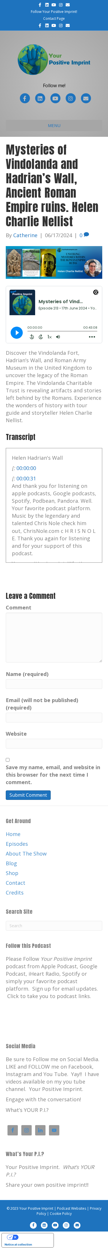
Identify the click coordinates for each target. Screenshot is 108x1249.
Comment (18, 607)
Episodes (17, 843)
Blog (11, 863)
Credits (15, 892)
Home (13, 834)
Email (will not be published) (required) (42, 704)
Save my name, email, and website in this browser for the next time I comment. (53, 775)
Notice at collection (18, 1244)
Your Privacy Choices (33, 1237)
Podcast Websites (71, 1208)
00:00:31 (26, 478)
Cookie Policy (61, 1213)
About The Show (26, 853)
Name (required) (27, 674)
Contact (15, 882)
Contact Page (54, 18)
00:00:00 (26, 468)
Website (16, 733)
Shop (12, 873)
